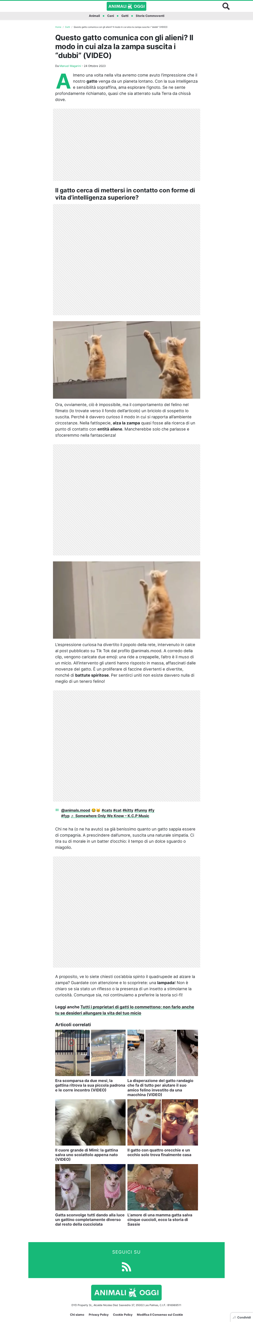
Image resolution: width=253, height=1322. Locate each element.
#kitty (128, 810)
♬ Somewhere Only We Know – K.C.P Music (110, 816)
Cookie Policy (122, 1314)
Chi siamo (77, 1314)
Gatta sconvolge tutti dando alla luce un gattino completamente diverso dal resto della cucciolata (90, 1220)
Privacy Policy (99, 1314)
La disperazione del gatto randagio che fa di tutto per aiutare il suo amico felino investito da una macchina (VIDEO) (160, 1087)
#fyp (65, 816)
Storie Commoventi (150, 16)
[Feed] (126, 1266)
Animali (94, 16)
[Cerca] (226, 6)
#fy (151, 810)
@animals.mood (75, 810)
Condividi (244, 1317)
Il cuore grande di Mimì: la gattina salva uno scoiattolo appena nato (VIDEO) (86, 1155)
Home (58, 27)
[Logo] (126, 6)
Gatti (124, 16)
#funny (140, 810)
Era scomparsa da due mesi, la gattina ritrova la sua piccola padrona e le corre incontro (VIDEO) (90, 1085)
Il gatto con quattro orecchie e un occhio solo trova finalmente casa (159, 1152)
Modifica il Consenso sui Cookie (160, 1314)
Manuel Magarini (70, 66)
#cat (117, 810)
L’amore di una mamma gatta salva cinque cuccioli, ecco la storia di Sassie (159, 1220)
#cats (107, 810)
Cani (110, 16)
